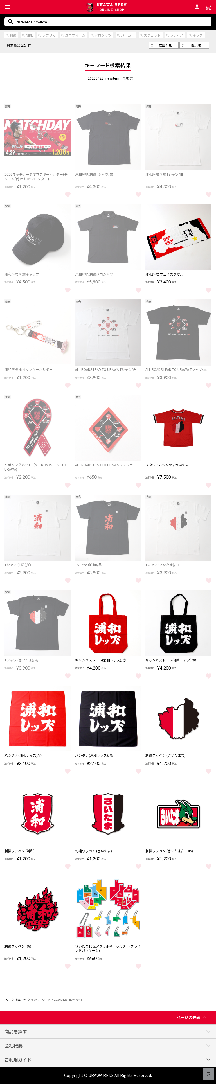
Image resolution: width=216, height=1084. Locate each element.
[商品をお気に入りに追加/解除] (67, 194)
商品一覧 (20, 999)
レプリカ (49, 35)
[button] (7, 7)
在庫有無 (165, 45)
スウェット (152, 35)
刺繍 (13, 35)
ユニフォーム (75, 35)
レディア (176, 35)
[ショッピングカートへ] (208, 6)
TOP (7, 999)
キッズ (198, 35)
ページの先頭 (188, 1017)
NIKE (29, 35)
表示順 (196, 45)
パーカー (127, 35)
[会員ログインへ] (197, 6)
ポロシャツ (102, 35)
